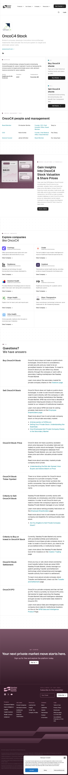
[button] (65, 758)
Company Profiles (33, 712)
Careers (43, 710)
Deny (45, 770)
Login (64, 12)
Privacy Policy (57, 707)
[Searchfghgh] (58, 12)
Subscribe (61, 695)
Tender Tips (32, 710)
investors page (57, 382)
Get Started (58, 6)
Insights (31, 707)
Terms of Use (57, 705)
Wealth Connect (8, 714)
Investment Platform (9, 704)
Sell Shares (55, 106)
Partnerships (44, 712)
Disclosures (57, 710)
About (42, 705)
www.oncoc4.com (7, 49)
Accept (32, 770)
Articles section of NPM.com (40, 422)
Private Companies (21, 705)
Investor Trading (55, 552)
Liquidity (6, 709)
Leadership (44, 707)
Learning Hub (32, 705)
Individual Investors (21, 707)
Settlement (6, 717)
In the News (44, 717)
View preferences (59, 770)
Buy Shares (55, 78)
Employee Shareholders (40, 511)
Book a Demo (43, 209)
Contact (43, 715)
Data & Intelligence (9, 707)
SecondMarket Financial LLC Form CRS (58, 719)
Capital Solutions (8, 712)
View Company (6, 258)
